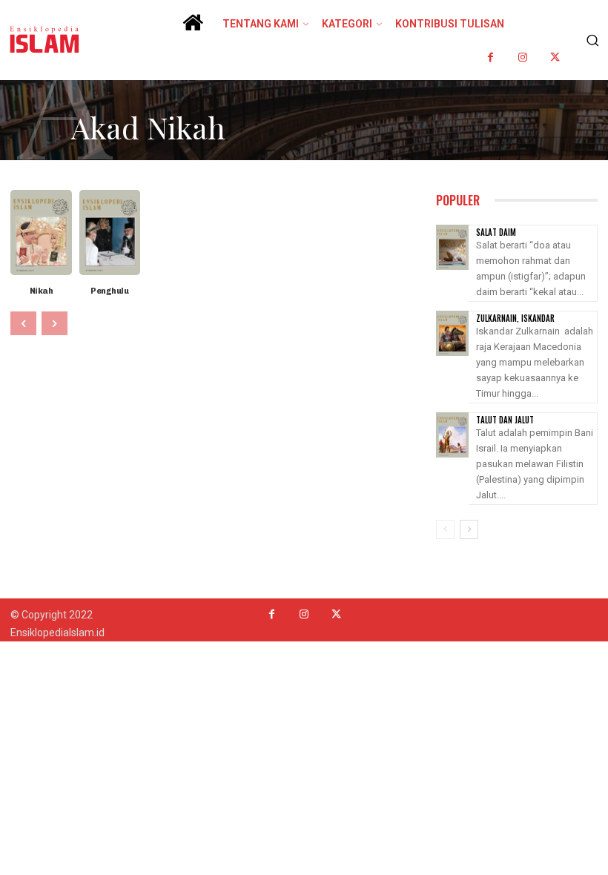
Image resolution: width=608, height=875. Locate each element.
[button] (589, 40)
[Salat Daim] (452, 247)
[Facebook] (490, 57)
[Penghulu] (110, 233)
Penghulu (109, 291)
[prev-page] (23, 323)
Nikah (41, 291)
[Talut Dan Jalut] (452, 435)
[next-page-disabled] (54, 323)
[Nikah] (41, 233)
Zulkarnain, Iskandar (515, 318)
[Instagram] (523, 57)
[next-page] (469, 529)
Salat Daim (496, 232)
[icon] (193, 28)
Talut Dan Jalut (505, 420)
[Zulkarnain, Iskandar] (452, 333)
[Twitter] (555, 57)
